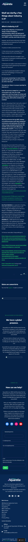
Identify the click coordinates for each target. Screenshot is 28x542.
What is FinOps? (6, 505)
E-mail (7, 440)
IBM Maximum (13, 22)
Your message (8, 445)
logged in (10, 288)
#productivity (18, 198)
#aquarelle (7, 196)
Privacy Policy (5, 518)
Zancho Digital (6, 540)
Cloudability (5, 507)
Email (4, 458)
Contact (4, 516)
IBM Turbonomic (6, 508)
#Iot (3, 196)
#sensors (4, 200)
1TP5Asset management (8, 198)
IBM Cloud (4, 512)
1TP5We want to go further (17, 196)
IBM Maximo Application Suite (9, 503)
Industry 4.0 (19, 22)
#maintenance (11, 200)
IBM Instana (5, 510)
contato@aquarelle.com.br (10, 532)
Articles (4, 514)
